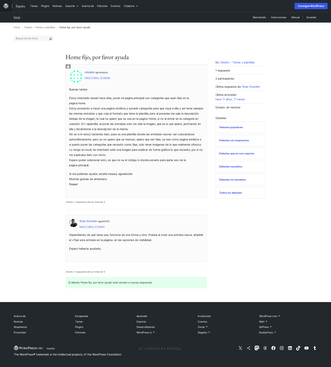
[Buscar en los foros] (50, 38)
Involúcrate (204, 316)
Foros (17, 17)
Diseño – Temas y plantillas (39, 27)
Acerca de (20, 316)
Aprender (142, 316)
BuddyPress (267, 332)
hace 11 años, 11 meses (92, 226)
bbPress (265, 326)
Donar (203, 326)
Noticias (18, 321)
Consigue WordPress (311, 5)
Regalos (204, 332)
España (51, 348)
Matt (263, 321)
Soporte (141, 321)
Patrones (80, 332)
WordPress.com (269, 316)
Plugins (79, 326)
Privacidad (20, 332)
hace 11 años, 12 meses (97, 77)
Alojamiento (20, 326)
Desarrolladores (146, 326)
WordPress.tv (146, 332)
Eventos (202, 321)
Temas (79, 321)
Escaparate (81, 316)
